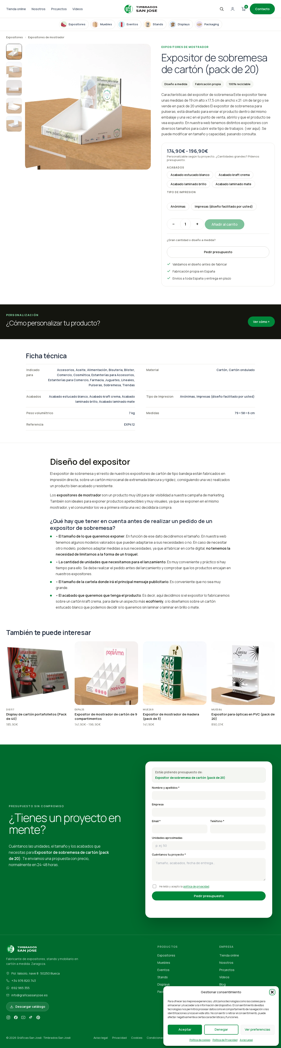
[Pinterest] (38, 1018)
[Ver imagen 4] (14, 106)
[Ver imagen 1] (14, 52)
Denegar (221, 1029)
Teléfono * (217, 821)
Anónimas (178, 206)
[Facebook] (16, 1018)
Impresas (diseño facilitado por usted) (224, 206)
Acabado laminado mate (233, 184)
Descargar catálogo (30, 1007)
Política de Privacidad (225, 1040)
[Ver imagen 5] (14, 124)
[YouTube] (23, 1018)
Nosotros (38, 9)
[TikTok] (31, 1018)
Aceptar (184, 1029)
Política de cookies (199, 1040)
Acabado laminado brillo (188, 184)
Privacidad (119, 1038)
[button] (272, 992)
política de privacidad (196, 886)
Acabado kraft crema (234, 175)
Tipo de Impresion (181, 192)
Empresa (158, 804)
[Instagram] (8, 1018)
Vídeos (77, 9)
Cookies (136, 1038)
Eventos (163, 970)
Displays (163, 984)
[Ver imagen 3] (14, 88)
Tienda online (16, 9)
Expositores (14, 37)
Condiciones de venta (162, 1038)
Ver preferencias (257, 1029)
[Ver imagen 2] (14, 70)
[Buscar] (221, 9)
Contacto (262, 9)
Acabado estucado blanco (190, 175)
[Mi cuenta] (232, 9)
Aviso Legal (246, 1040)
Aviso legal (101, 1038)
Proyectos (59, 9)
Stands (162, 977)
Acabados (175, 167)
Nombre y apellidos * (166, 788)
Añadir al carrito (225, 224)
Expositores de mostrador (46, 37)
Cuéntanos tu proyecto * (169, 854)
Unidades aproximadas (167, 838)
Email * (156, 821)
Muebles (163, 962)
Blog (222, 984)
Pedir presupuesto (218, 252)
